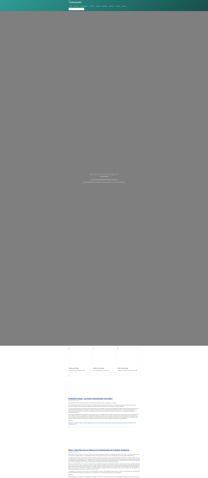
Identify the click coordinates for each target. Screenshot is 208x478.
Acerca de (124, 6)
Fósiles (91, 6)
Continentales (84, 6)
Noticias (118, 6)
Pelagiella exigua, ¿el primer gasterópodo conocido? (90, 399)
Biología (98, 6)
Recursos (111, 6)
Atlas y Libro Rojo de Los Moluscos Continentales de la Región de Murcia (98, 450)
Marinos (76, 6)
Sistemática (104, 6)
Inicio (71, 6)
